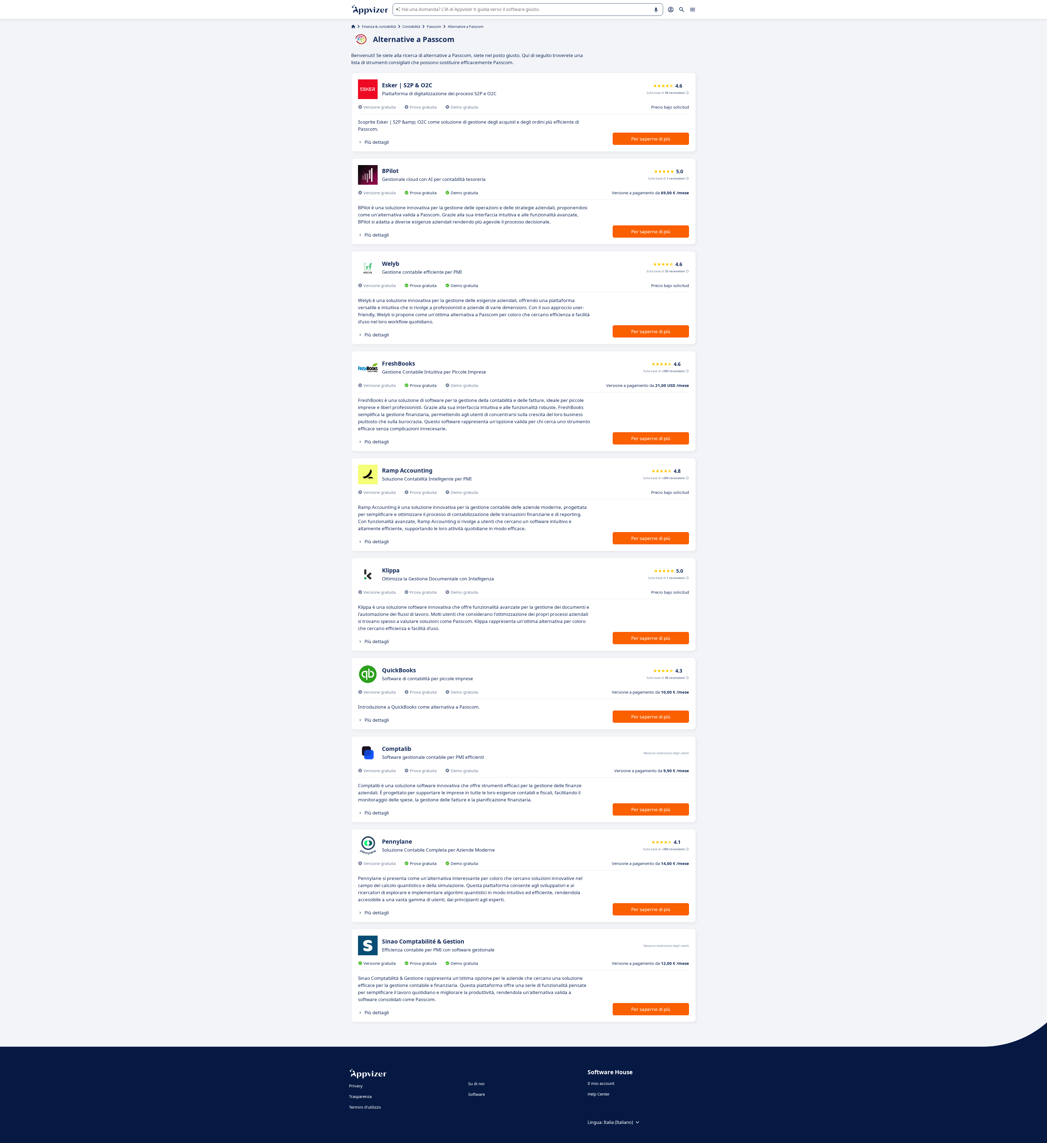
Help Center (599, 1094)
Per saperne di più (650, 139)
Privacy (356, 1085)
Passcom (434, 26)
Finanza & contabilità (379, 26)
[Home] (353, 26)
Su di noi (476, 1083)
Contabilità (411, 26)
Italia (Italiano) (618, 1122)
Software (476, 1094)
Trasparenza (360, 1096)
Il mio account (601, 1083)
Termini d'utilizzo (365, 1107)
